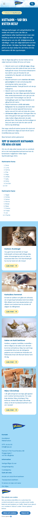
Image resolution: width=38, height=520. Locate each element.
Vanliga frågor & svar (9, 463)
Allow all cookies (9, 513)
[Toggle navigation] (4, 3)
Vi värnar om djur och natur (11, 483)
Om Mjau (5, 486)
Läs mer (10, 266)
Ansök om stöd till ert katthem (13, 476)
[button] (32, 4)
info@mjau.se (7, 447)
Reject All (25, 513)
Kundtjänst (6, 438)
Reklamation (6, 440)
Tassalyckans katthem (10, 480)
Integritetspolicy (8, 467)
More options (6, 516)
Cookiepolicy (6, 470)
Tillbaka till (12, 13)
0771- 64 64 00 (7, 444)
